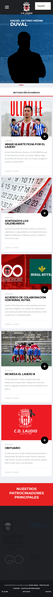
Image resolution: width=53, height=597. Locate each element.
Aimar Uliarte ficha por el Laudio (25, 146)
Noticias (26, 591)
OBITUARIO (12, 448)
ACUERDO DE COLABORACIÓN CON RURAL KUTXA (25, 299)
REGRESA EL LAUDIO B (20, 374)
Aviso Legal (33, 585)
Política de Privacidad (30, 588)
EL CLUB (5, 591)
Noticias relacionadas (26, 92)
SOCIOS (48, 591)
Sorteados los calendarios (16, 222)
